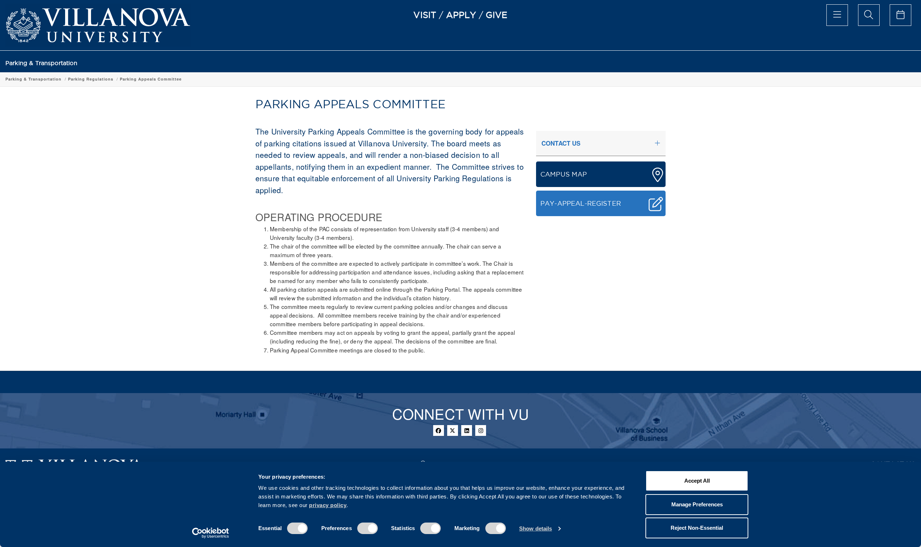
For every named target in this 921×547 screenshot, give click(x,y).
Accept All (697, 481)
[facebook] (438, 430)
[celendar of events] (900, 15)
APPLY (461, 14)
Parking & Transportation (41, 63)
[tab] (601, 143)
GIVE (497, 14)
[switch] (367, 528)
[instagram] (480, 430)
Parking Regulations (90, 79)
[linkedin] (466, 430)
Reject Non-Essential (697, 528)
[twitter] (452, 430)
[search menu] (869, 15)
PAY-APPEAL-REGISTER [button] (580, 203)
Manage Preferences (697, 504)
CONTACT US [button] (561, 143)
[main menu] (837, 15)
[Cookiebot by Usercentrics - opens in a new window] (210, 533)
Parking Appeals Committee (151, 79)
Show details (535, 528)
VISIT (424, 14)
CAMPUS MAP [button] (563, 174)
